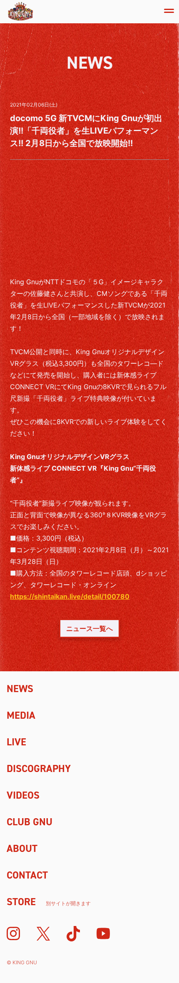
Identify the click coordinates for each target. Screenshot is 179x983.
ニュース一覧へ (89, 628)
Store (49, 902)
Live (16, 742)
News (20, 688)
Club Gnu (29, 822)
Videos (23, 795)
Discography (39, 768)
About (22, 848)
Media (21, 715)
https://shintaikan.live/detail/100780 (69, 596)
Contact (27, 875)
